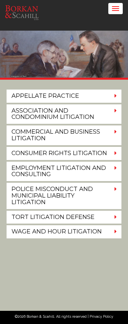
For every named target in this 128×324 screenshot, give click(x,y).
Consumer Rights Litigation (59, 153)
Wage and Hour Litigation (56, 231)
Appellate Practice (45, 95)
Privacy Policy (101, 316)
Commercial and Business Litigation (55, 135)
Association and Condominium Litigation (52, 114)
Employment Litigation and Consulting (58, 171)
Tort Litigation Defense (53, 217)
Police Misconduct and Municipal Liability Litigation (52, 195)
